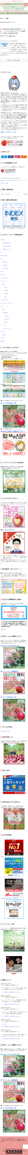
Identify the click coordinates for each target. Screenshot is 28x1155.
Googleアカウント (7, 249)
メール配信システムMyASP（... (10, 985)
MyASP (4, 335)
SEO (4, 309)
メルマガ (3, 331)
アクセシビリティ (5, 277)
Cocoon (6, 316)
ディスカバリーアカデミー (7, 303)
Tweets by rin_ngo (5, 731)
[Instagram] (17, 156)
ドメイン (5, 325)
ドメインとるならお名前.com (8, 839)
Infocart (6, 290)
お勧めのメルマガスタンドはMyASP (9, 898)
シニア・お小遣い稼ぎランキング (8, 173)
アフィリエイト (4, 281)
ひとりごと (3, 274)
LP (1, 252)
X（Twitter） (6, 268)
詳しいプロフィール (9, 132)
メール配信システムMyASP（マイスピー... (11, 992)
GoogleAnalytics (6, 246)
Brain (5, 287)
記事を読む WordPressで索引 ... (14, 60)
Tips (5, 296)
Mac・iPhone (4, 255)
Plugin (5, 322)
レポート (3, 338)
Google (2, 239)
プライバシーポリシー (6, 1)
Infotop (6, 293)
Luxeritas (6, 319)
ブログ (2, 306)
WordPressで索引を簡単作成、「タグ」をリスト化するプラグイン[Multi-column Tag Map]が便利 (14, 31)
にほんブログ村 (4, 183)
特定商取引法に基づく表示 (17, 1)
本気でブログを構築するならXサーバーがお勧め (12, 856)
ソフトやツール (4, 300)
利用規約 (19, 1140)
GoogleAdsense (6, 242)
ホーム (3, 18)
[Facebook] (11, 156)
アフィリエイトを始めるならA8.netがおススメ (12, 878)
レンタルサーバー (7, 328)
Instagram (5, 265)
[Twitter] (4, 156)
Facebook (5, 262)
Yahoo (2, 271)
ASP (4, 284)
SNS (2, 258)
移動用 (2, 341)
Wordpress (13, 36)
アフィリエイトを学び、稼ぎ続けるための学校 (12, 531)
